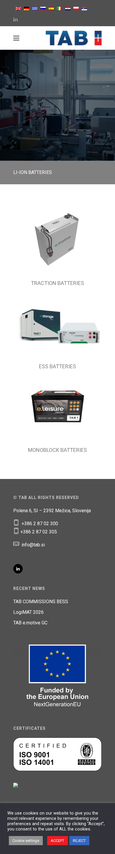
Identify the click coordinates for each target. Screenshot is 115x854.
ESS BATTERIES (57, 366)
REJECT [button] (79, 840)
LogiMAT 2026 (28, 612)
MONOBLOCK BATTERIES (57, 450)
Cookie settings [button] (25, 840)
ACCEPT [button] (57, 840)
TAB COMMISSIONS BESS (40, 601)
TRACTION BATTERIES (57, 283)
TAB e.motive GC (30, 623)
